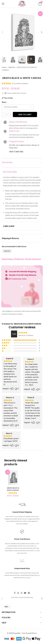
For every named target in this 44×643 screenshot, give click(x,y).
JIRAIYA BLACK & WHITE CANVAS (13, 489)
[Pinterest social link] (29, 593)
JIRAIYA (11, 67)
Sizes (4, 102)
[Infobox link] (22, 597)
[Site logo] (21, 3)
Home (4, 67)
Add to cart (25, 114)
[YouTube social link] (25, 593)
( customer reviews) (20, 83)
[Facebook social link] (14, 593)
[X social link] (18, 593)
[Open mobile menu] (3, 3)
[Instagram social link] (21, 593)
